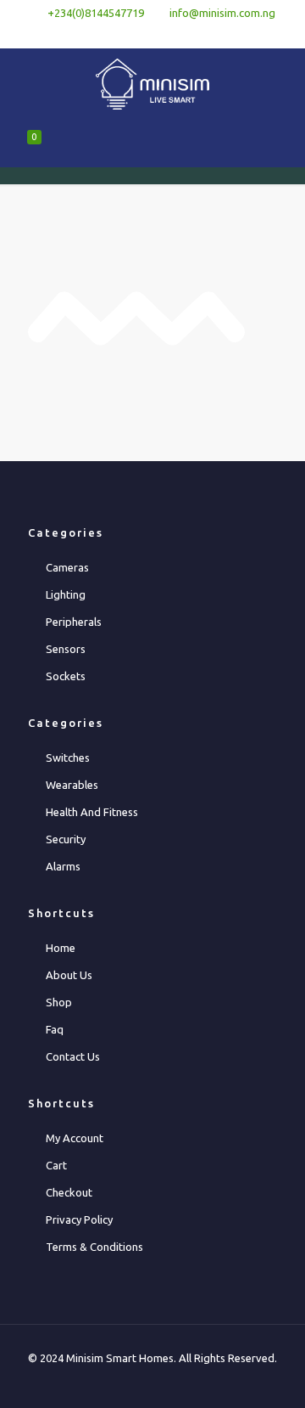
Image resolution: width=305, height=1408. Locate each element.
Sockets (66, 676)
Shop (59, 1002)
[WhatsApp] (109, 34)
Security (66, 839)
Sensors (66, 649)
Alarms (63, 866)
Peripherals (74, 622)
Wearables (72, 785)
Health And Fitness (92, 812)
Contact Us (73, 1056)
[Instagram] (197, 34)
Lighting (66, 594)
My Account (74, 1138)
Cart (56, 1165)
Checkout (69, 1192)
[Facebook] (131, 34)
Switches (68, 757)
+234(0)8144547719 (95, 13)
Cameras (67, 567)
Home (60, 948)
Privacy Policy (79, 1219)
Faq (55, 1029)
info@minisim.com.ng (222, 13)
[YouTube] (175, 34)
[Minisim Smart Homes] (152, 82)
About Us (69, 975)
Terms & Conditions (94, 1247)
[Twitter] (153, 34)
